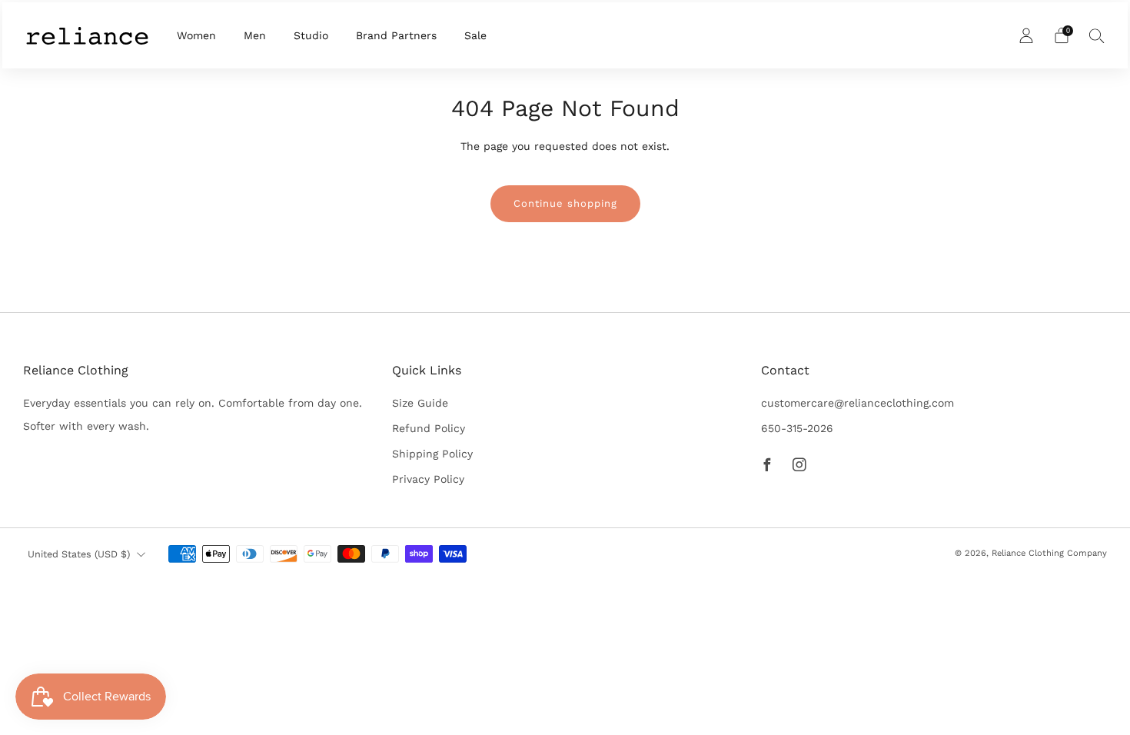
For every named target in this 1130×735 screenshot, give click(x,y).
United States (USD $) (79, 554)
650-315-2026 (797, 428)
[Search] (1097, 35)
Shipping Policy (432, 453)
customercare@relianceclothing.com (857, 403)
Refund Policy (428, 428)
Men (255, 35)
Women (196, 35)
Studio (311, 35)
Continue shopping (565, 203)
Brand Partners (396, 35)
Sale (475, 35)
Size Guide (420, 403)
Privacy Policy (428, 479)
